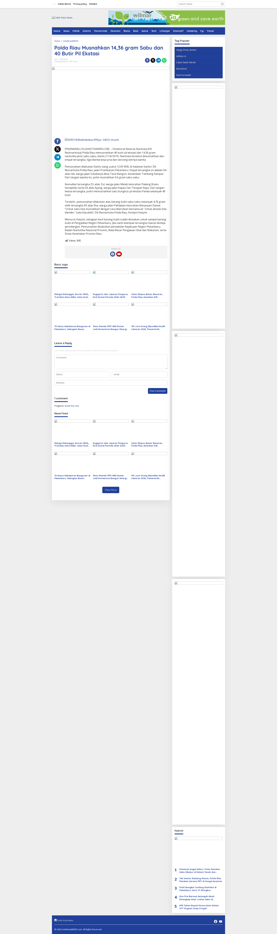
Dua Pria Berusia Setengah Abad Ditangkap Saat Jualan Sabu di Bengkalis (196, 898)
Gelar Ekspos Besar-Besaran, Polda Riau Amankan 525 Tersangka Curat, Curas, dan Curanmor (147, 295)
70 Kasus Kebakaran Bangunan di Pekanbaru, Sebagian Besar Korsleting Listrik (72, 328)
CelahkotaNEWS (61, 61)
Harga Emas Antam (186, 49)
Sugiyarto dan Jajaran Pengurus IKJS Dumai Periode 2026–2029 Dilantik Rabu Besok (110, 295)
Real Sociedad (183, 75)
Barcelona (181, 68)
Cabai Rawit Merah (186, 62)
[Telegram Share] (158, 60)
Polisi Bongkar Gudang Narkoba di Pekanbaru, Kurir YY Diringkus (197, 888)
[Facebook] (112, 254)
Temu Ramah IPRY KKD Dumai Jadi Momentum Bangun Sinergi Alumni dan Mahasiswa (110, 328)
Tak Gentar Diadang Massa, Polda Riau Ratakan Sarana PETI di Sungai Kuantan (200, 879)
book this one (72, 405)
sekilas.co (181, 56)
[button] (222, 4)
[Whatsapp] (164, 60)
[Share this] (147, 60)
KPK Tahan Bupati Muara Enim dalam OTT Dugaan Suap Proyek (199, 907)
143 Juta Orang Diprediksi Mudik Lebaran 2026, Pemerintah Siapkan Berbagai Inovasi (148, 328)
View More (111, 489)
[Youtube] (119, 254)
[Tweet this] (153, 60)
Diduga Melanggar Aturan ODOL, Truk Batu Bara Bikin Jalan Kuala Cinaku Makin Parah (71, 295)
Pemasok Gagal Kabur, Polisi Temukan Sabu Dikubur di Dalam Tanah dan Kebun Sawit (199, 870)
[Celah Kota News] (62, 17)
